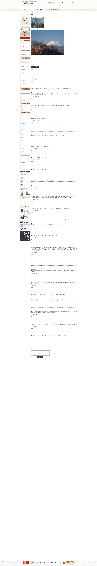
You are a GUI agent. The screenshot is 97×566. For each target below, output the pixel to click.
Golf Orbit (33, 326)
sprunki (32, 252)
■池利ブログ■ (42, 12)
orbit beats (33, 199)
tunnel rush (33, 337)
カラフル (59, 9)
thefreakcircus (33, 221)
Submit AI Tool (33, 171)
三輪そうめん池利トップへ (35, 12)
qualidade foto (33, 90)
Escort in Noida (33, 96)
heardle (32, 273)
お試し (47, 9)
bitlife (32, 285)
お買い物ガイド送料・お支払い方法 (50, 2)
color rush (33, 296)
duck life (32, 314)
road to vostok (33, 148)
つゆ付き (56, 9)
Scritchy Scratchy (33, 159)
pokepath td (33, 187)
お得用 (49, 9)
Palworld (32, 79)
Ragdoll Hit (33, 137)
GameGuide (33, 107)
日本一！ (33, 14)
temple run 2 (33, 237)
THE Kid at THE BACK (34, 120)
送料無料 (52, 9)
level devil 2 (33, 210)
